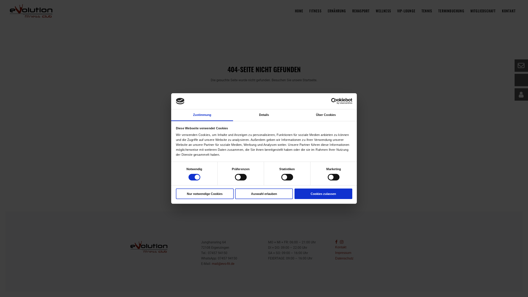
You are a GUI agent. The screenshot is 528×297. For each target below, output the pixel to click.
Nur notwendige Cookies (205, 194)
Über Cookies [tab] (326, 115)
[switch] (241, 177)
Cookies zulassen (323, 194)
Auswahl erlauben (264, 194)
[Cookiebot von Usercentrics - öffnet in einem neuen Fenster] (334, 101)
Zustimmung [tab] (202, 115)
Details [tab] (264, 115)
